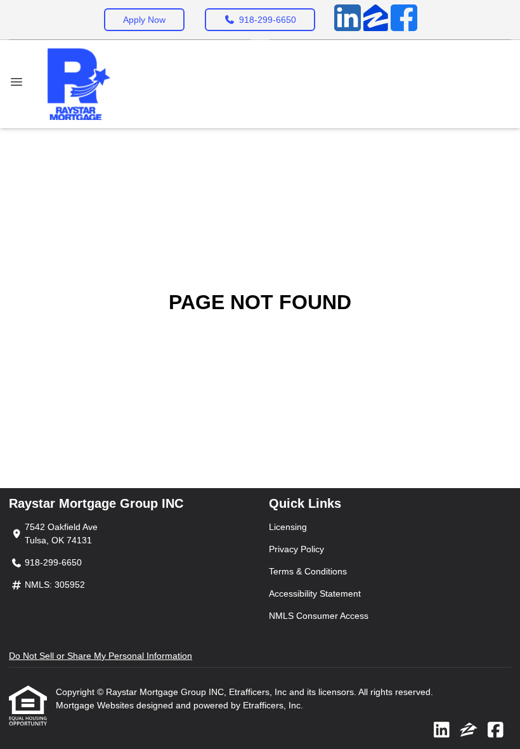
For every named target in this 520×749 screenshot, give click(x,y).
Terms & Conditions (308, 571)
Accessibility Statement (315, 593)
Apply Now (144, 20)
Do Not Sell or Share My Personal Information (100, 656)
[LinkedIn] (347, 19)
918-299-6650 (267, 20)
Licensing (288, 527)
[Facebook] (404, 19)
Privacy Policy (296, 549)
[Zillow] (375, 19)
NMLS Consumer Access (318, 616)
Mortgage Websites (96, 705)
